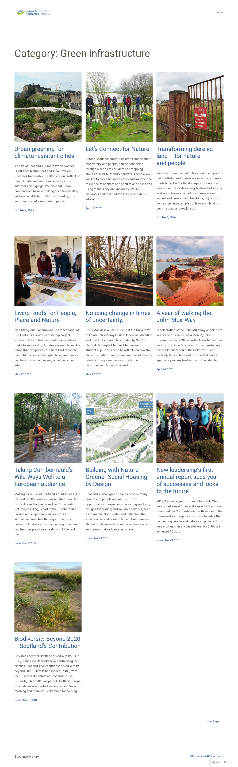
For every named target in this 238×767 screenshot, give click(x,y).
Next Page (215, 721)
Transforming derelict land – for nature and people (184, 156)
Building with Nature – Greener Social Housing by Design (116, 477)
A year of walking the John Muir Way (183, 316)
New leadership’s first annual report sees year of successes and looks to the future (187, 480)
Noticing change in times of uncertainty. (118, 316)
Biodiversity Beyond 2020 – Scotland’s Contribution (47, 642)
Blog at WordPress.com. (207, 756)
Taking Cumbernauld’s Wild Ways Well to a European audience (43, 477)
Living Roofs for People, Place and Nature (45, 316)
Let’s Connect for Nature (117, 148)
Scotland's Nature (26, 756)
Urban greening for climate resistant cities (44, 152)
